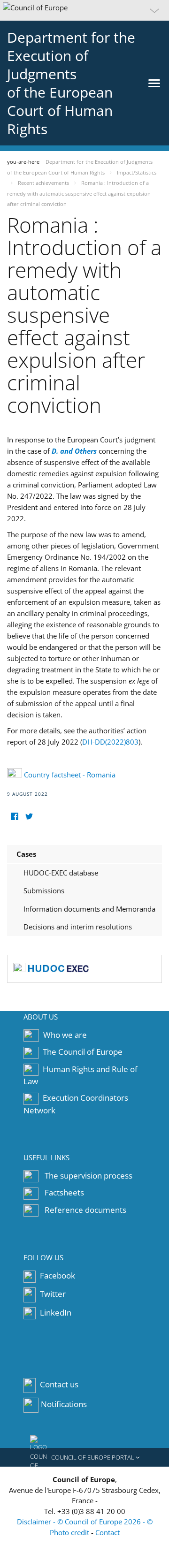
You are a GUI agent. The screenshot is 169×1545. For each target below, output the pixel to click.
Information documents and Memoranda (89, 908)
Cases (26, 854)
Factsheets (64, 1192)
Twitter (52, 1293)
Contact (107, 1532)
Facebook (56, 1275)
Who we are (65, 1034)
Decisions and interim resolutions (77, 926)
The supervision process (88, 1175)
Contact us (59, 1384)
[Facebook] (14, 816)
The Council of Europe (83, 1051)
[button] (84, 10)
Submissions (43, 890)
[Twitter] (29, 816)
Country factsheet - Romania (69, 774)
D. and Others (74, 451)
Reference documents (85, 1209)
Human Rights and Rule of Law (80, 1075)
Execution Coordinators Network (75, 1104)
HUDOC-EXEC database (60, 872)
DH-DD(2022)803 (110, 741)
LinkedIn (54, 1312)
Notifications (64, 1404)
